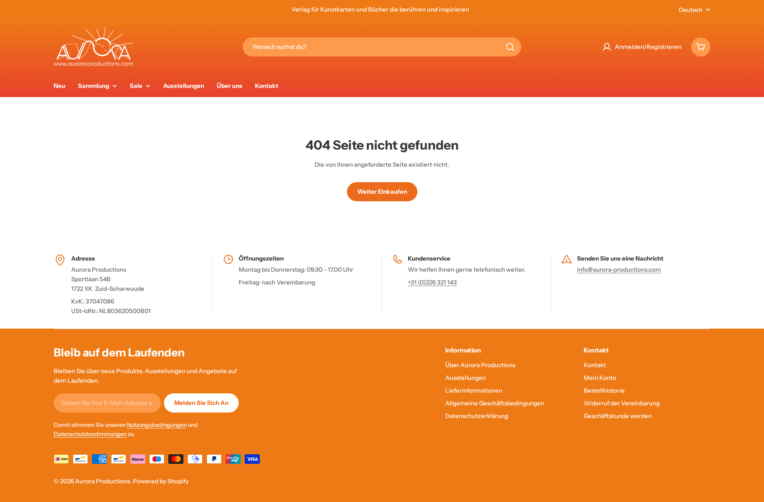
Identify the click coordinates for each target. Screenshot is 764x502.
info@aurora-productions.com (619, 269)
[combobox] (382, 46)
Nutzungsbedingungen (157, 424)
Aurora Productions (102, 481)
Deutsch (690, 10)
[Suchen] (510, 47)
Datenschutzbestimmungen (90, 434)
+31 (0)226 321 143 (432, 282)
